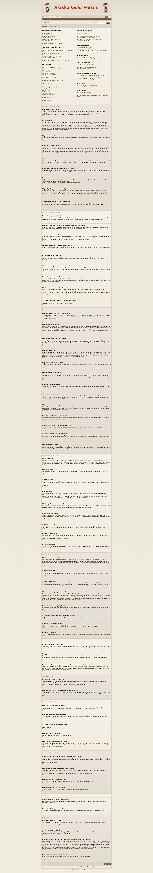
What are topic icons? (47, 100)
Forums (49, 16)
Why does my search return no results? (86, 65)
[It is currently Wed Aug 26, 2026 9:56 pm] (92, 22)
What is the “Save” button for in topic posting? (53, 80)
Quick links (44, 17)
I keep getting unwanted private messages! (87, 49)
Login (49, 19)
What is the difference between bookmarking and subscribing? (91, 75)
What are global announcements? (50, 94)
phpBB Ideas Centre (104, 832)
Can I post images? (46, 93)
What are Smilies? (46, 91)
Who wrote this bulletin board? (84, 92)
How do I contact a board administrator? (86, 98)
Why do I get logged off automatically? (51, 42)
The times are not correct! (48, 51)
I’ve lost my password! (47, 40)
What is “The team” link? (83, 42)
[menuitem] (106, 17)
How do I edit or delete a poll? (49, 73)
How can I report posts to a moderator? (51, 79)
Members (57, 16)
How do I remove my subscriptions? (85, 79)
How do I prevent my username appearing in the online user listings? (58, 50)
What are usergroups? (82, 34)
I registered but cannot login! (48, 36)
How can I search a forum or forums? (85, 64)
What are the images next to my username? (52, 56)
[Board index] (76, 8)
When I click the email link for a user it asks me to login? (55, 60)
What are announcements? (48, 96)
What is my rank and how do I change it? (51, 59)
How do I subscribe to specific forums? (86, 78)
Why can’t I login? (46, 37)
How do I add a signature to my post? (51, 68)
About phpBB (75, 824)
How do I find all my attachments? (85, 86)
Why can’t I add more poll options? (50, 71)
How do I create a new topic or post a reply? (52, 66)
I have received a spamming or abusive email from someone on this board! (93, 51)
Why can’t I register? (47, 34)
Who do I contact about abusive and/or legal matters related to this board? (92, 96)
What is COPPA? (46, 33)
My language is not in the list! (49, 54)
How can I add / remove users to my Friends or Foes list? (90, 58)
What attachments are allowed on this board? (87, 85)
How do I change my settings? (49, 49)
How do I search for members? (84, 68)
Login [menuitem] (110, 17)
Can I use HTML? (46, 90)
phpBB (49, 259)
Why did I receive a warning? (49, 77)
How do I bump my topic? (48, 83)
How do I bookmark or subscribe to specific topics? (89, 77)
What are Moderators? (82, 33)
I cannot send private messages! (84, 47)
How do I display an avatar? (48, 57)
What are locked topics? (47, 99)
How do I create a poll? (47, 70)
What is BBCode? (46, 88)
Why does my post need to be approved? (51, 81)
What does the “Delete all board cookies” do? (52, 43)
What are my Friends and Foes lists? (85, 57)
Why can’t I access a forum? (49, 74)
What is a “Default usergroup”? (84, 40)
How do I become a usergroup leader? (86, 37)
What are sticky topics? (47, 97)
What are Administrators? (83, 32)
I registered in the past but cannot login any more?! (54, 39)
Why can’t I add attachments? (49, 76)
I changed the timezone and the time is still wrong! (54, 53)
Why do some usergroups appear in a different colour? (89, 39)
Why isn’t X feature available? (84, 93)
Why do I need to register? (48, 32)
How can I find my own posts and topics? (86, 70)
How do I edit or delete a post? (49, 67)
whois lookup (71, 842)
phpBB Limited (81, 822)
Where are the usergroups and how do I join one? (88, 36)
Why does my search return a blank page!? (87, 67)
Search (44, 19)
